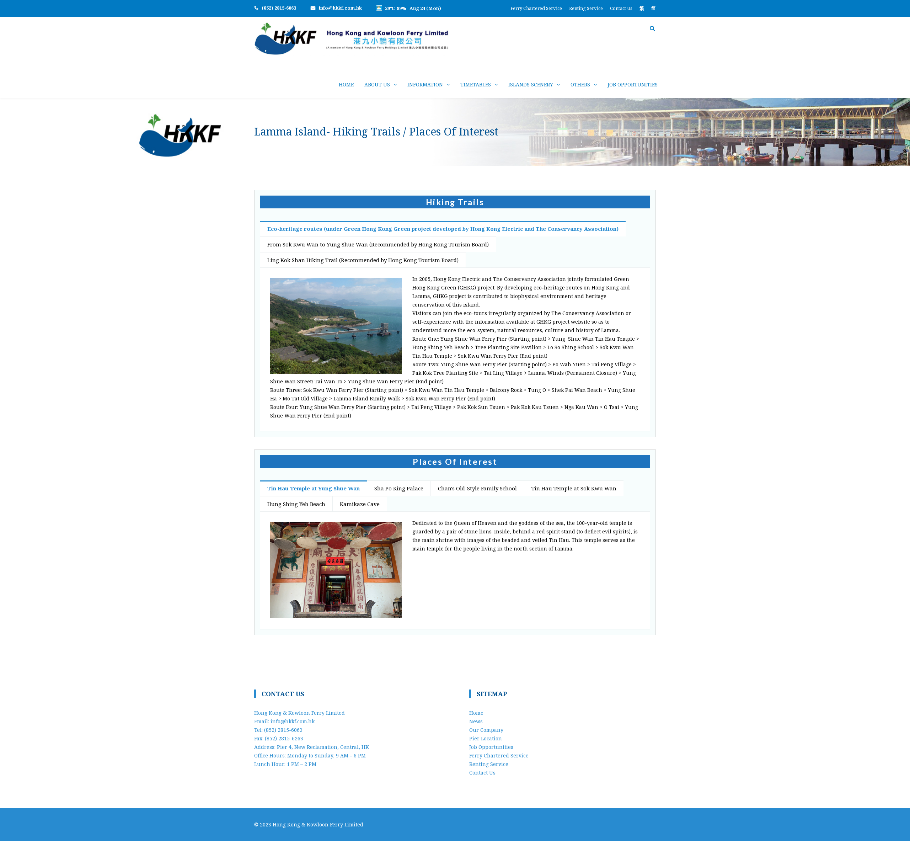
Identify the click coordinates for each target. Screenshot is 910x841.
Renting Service (586, 8)
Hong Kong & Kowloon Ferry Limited (318, 824)
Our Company (486, 729)
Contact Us (621, 8)
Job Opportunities (632, 84)
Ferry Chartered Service (536, 8)
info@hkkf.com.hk (340, 8)
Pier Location (485, 738)
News (476, 721)
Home (346, 84)
